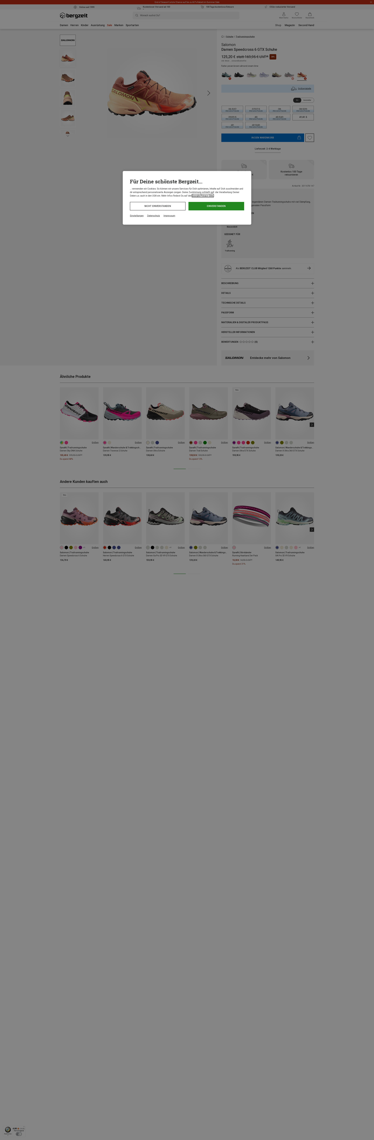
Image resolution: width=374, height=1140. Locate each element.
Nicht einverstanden (157, 206)
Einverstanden (216, 206)
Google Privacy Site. (203, 195)
